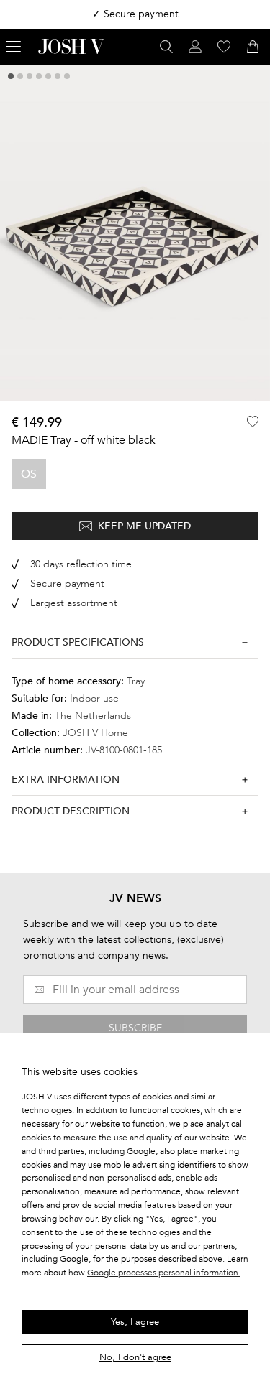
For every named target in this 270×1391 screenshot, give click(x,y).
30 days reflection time (81, 564)
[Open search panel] (166, 46)
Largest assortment (73, 603)
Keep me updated (144, 526)
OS (29, 474)
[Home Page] (71, 46)
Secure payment (67, 583)
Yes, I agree (135, 1322)
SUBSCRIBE (135, 1028)
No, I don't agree (135, 1357)
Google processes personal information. (163, 1272)
